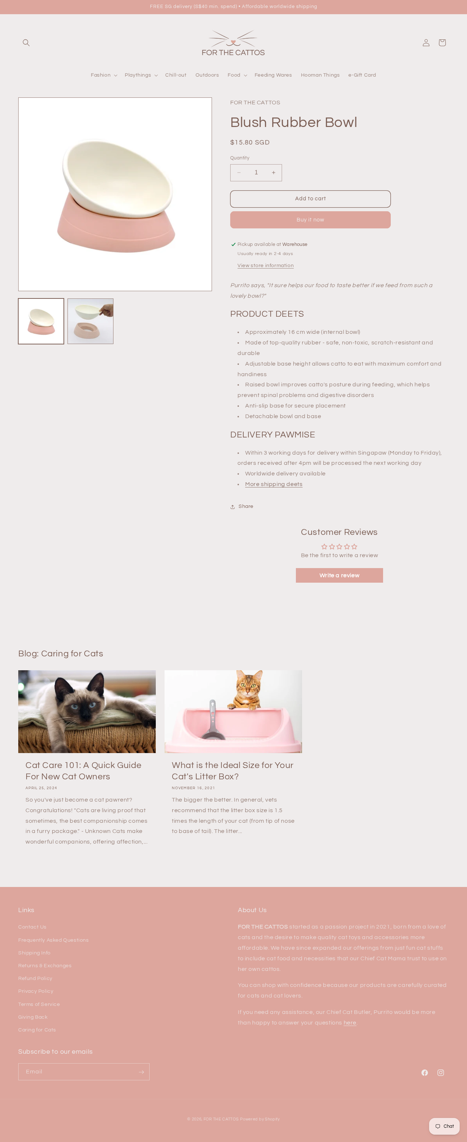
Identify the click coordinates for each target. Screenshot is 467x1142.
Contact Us (32, 927)
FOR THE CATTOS (221, 1119)
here (350, 1023)
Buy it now (310, 220)
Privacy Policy (35, 991)
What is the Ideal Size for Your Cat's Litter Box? (233, 771)
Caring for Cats (37, 1030)
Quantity (239, 158)
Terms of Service (39, 1004)
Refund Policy (35, 978)
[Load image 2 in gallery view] (90, 321)
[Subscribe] (141, 1072)
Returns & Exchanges (45, 965)
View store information (266, 265)
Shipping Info (34, 953)
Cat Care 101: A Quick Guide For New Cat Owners (83, 771)
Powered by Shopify (260, 1119)
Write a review (339, 575)
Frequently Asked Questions (53, 940)
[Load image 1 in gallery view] (41, 321)
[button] (26, 43)
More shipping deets (273, 484)
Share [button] (246, 506)
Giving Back (33, 1017)
